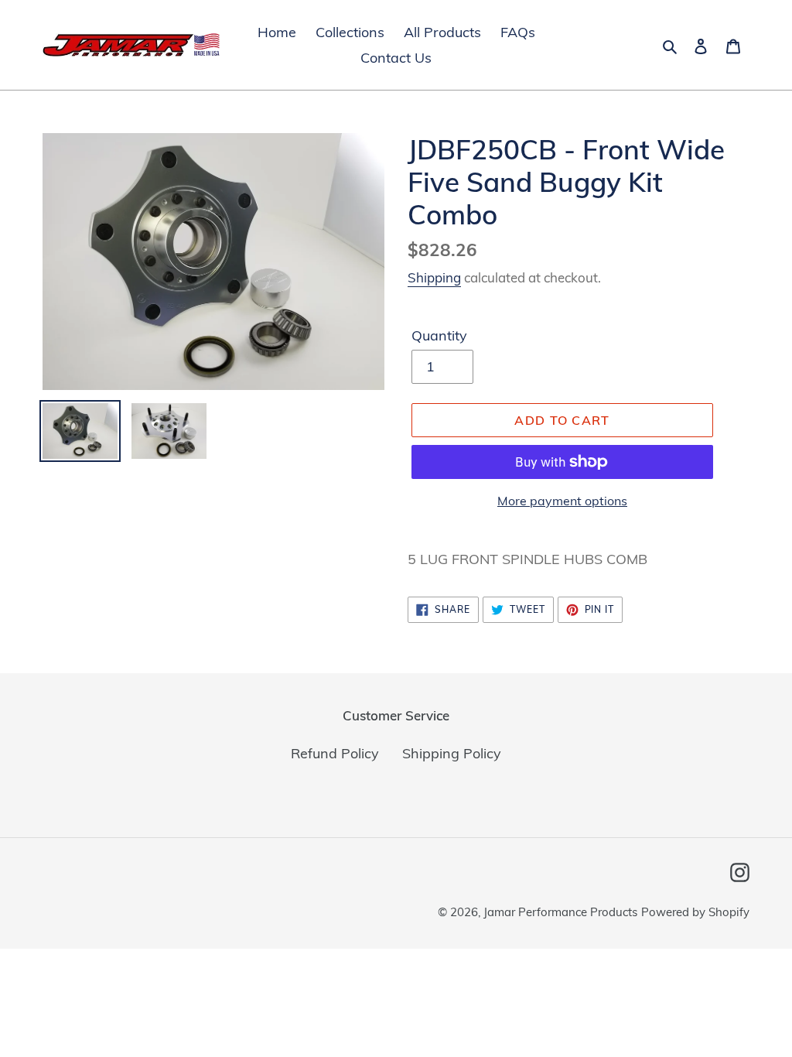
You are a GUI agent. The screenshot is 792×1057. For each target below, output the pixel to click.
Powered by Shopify (695, 912)
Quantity (439, 335)
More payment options (562, 500)
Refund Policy (335, 753)
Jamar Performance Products (560, 912)
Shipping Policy (451, 753)
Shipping (434, 277)
